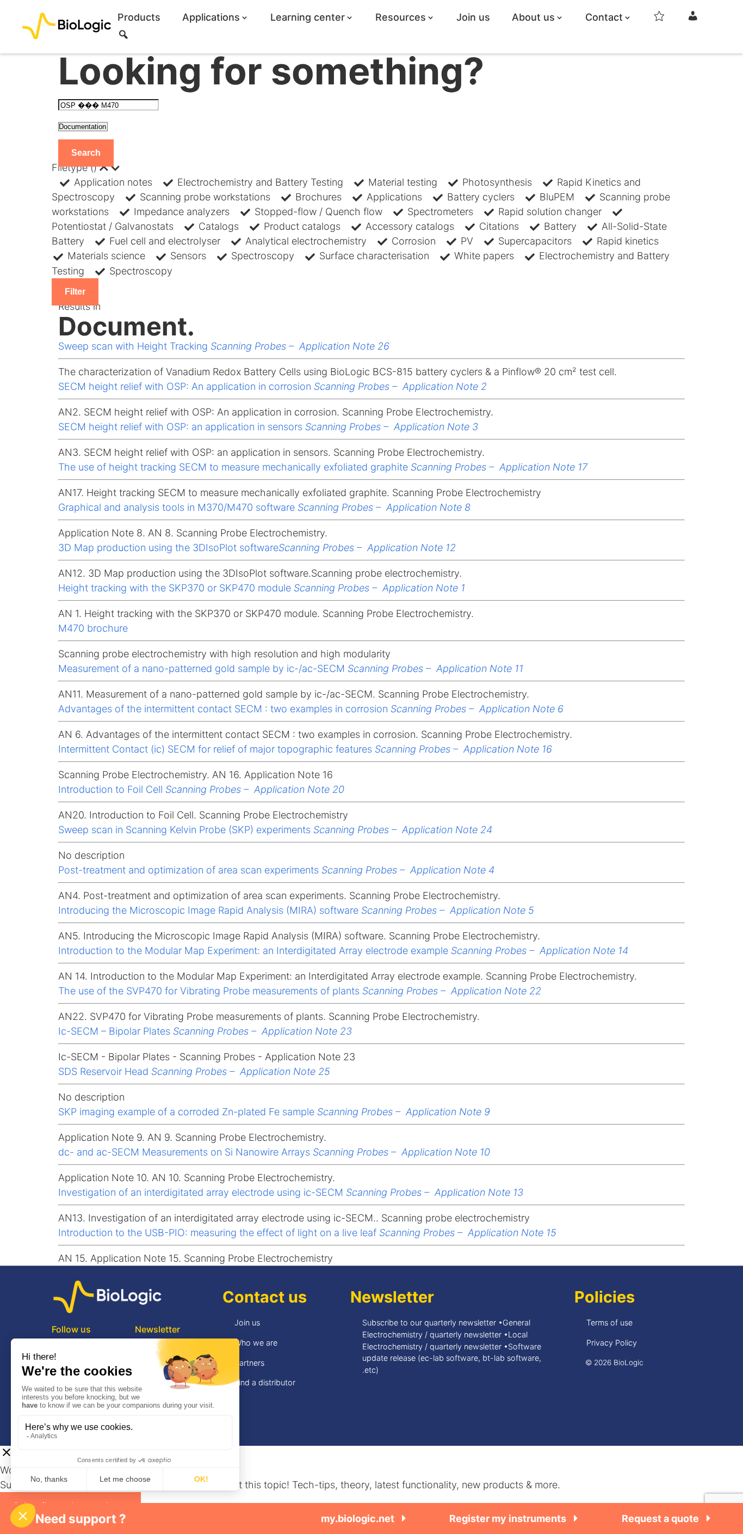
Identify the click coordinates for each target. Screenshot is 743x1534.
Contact (604, 18)
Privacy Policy (611, 1342)
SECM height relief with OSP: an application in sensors (268, 426)
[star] (659, 20)
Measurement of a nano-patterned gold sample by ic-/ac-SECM (290, 668)
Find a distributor (264, 1382)
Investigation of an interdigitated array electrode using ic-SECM (290, 1192)
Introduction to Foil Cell (201, 789)
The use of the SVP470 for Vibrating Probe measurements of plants (299, 991)
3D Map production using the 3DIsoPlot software (257, 547)
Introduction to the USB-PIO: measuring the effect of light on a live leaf (307, 1232)
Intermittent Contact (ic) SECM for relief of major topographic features (305, 749)
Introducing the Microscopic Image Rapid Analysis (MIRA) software (296, 910)
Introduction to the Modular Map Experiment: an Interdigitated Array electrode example (343, 950)
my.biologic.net (359, 1518)
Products (138, 18)
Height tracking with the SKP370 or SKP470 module (261, 588)
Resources (400, 18)
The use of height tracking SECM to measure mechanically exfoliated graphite (322, 467)
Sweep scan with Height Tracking (223, 346)
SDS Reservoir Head (194, 1071)
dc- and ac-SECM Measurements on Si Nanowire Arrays (274, 1152)
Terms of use (609, 1322)
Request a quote (661, 1518)
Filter (75, 291)
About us (533, 18)
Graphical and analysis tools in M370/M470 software (264, 507)
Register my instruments (508, 1518)
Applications (211, 18)
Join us (473, 18)
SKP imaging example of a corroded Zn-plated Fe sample (274, 1111)
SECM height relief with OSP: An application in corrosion (272, 386)
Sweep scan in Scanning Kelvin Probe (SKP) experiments (275, 829)
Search (86, 152)
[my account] (693, 20)
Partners (249, 1362)
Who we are (255, 1342)
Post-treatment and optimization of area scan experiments (276, 870)
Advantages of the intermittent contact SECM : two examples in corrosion (311, 708)
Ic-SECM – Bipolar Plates (205, 1031)
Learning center (307, 18)
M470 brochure (93, 628)
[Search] (123, 38)
